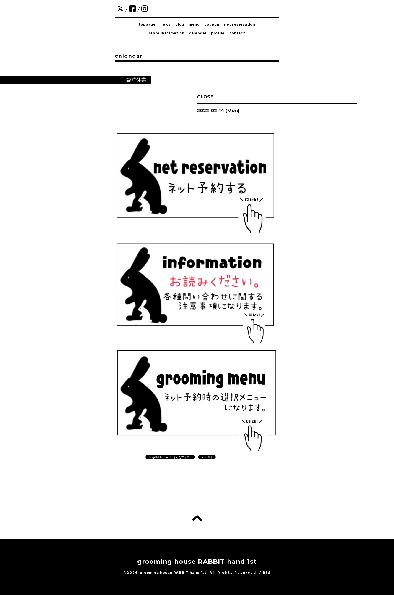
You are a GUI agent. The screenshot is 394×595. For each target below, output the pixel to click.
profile (218, 33)
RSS (267, 573)
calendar (198, 33)
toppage (147, 24)
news (165, 24)
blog (179, 24)
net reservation (239, 24)
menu (194, 24)
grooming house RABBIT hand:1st (197, 561)
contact (237, 33)
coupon (211, 24)
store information (166, 33)
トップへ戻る (197, 518)
